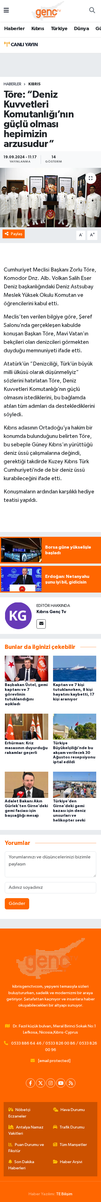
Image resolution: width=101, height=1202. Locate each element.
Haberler (14, 28)
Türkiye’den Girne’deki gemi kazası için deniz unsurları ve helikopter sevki (69, 810)
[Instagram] (50, 1083)
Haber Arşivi (71, 1162)
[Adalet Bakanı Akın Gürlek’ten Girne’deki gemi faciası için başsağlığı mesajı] (26, 784)
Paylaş (16, 234)
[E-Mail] (41, 624)
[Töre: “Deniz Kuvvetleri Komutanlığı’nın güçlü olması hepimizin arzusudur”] (50, 197)
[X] (40, 1083)
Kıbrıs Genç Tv (51, 611)
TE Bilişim (64, 1194)
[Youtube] (60, 1083)
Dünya (81, 28)
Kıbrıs (37, 28)
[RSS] (70, 1083)
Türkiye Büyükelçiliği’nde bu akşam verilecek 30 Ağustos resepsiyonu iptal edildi (74, 752)
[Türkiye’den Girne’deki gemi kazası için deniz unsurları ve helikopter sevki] (75, 784)
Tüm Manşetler (73, 1145)
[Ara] (92, 11)
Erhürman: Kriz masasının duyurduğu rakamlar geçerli (26, 748)
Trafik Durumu (71, 1127)
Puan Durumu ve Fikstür (26, 1148)
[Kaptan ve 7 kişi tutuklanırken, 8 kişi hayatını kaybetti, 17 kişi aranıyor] (75, 668)
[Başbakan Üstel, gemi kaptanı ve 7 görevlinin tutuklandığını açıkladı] (26, 668)
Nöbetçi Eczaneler (19, 1113)
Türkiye (59, 28)
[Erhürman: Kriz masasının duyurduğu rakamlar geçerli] (26, 726)
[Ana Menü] (6, 10)
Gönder (17, 903)
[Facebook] (30, 1083)
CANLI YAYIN (24, 44)
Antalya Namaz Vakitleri (26, 1130)
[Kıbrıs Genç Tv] (18, 615)
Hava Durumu (73, 1110)
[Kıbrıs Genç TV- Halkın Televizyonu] (47, 10)
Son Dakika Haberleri (21, 1165)
